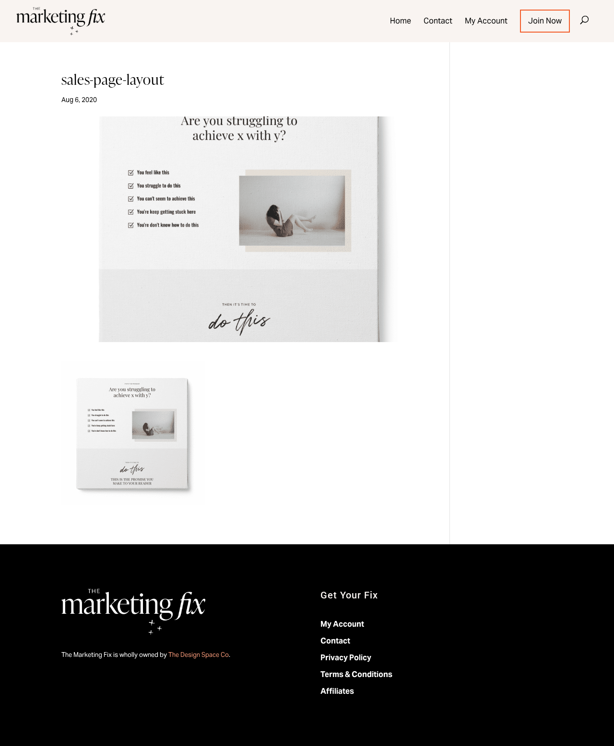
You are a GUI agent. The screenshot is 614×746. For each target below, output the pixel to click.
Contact (438, 21)
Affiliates (337, 691)
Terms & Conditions (356, 674)
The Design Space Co (198, 655)
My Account (486, 21)
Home (400, 21)
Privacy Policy (345, 658)
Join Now (545, 21)
